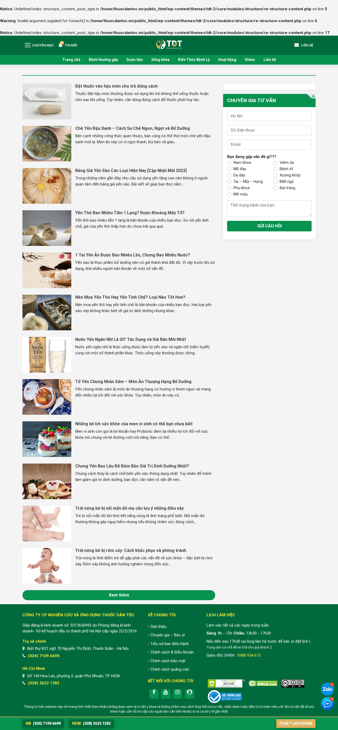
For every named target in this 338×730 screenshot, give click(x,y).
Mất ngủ (287, 181)
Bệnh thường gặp (103, 60)
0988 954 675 (249, 655)
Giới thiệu (159, 626)
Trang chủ (71, 60)
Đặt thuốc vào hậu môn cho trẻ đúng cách (116, 86)
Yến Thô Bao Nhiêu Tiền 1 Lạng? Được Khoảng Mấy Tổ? (130, 212)
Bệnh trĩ (286, 168)
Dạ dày (239, 175)
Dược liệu (134, 60)
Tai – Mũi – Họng (248, 181)
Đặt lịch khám (298, 723)
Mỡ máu (240, 194)
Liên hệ (270, 60)
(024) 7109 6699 (43, 655)
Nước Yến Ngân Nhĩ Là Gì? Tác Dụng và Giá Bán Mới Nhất (130, 339)
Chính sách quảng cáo (170, 669)
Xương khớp (290, 175)
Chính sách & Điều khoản (172, 652)
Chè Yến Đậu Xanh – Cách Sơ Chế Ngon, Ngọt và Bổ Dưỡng (132, 128)
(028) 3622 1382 (43, 683)
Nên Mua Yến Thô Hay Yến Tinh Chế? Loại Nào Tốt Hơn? (130, 297)
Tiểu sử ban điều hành (170, 643)
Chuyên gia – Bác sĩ (168, 635)
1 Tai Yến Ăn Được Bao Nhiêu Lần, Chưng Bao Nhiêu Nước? (132, 254)
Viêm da (287, 162)
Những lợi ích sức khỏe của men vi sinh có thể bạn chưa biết (134, 423)
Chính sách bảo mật (168, 661)
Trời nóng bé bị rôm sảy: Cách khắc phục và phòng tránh (130, 550)
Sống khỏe (160, 60)
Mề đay (239, 168)
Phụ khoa (241, 187)
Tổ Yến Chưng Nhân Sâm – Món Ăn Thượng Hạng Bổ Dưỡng (133, 381)
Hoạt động (227, 60)
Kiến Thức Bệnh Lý (194, 60)
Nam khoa (242, 162)
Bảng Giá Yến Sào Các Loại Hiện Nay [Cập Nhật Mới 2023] (131, 170)
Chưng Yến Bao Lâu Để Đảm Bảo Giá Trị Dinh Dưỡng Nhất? (132, 466)
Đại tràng (287, 187)
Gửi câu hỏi (269, 225)
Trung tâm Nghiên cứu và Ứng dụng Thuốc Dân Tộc (169, 43)
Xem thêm (119, 595)
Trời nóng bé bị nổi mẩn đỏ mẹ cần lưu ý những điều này (129, 508)
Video (250, 60)
